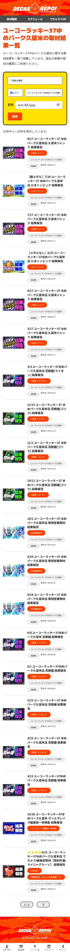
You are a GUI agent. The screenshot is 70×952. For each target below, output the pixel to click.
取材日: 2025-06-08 (48, 654)
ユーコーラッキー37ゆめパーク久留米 (46, 159)
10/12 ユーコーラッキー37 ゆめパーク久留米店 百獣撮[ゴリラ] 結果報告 (47, 485)
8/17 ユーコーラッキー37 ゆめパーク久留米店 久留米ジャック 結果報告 (47, 143)
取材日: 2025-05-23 (48, 726)
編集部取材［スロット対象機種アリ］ (46, 877)
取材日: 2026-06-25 (48, 278)
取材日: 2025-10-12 (48, 506)
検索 (15, 116)
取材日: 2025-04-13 (48, 802)
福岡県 (33, 166)
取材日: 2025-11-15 (48, 431)
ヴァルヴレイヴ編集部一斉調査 (43, 828)
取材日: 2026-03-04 (48, 393)
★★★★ (34, 870)
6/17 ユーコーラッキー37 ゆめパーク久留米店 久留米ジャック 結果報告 (47, 295)
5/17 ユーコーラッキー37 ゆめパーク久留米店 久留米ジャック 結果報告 (47, 333)
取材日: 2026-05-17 (48, 355)
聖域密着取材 (36, 532)
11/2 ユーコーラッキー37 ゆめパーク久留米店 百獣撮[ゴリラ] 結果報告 (47, 447)
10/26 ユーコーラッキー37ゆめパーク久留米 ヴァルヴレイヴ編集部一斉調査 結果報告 (46, 818)
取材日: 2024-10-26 (48, 840)
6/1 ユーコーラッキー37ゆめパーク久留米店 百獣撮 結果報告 (47, 668)
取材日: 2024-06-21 (48, 889)
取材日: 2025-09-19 (48, 620)
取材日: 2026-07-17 (48, 241)
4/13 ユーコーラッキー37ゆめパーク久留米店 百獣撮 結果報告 (46, 780)
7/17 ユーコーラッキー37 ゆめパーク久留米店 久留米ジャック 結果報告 (47, 219)
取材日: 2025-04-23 (48, 764)
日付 (10, 104)
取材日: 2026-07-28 (48, 203)
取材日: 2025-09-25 (48, 582)
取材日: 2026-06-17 (48, 316)
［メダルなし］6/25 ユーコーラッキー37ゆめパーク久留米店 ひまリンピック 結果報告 (46, 257)
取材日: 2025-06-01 (48, 688)
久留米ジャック (37, 153)
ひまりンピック (37, 191)
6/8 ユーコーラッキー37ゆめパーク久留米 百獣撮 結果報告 (47, 635)
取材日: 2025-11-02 (48, 468)
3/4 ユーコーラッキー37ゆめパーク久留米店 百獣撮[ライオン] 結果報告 (47, 371)
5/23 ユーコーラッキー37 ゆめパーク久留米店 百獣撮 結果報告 (47, 704)
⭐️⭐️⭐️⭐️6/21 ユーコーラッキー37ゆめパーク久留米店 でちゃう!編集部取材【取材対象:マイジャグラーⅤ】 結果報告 (46, 858)
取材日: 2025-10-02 (48, 544)
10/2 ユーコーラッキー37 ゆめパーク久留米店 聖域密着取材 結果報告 (47, 523)
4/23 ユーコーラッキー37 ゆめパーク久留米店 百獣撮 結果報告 (47, 742)
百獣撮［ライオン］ (39, 381)
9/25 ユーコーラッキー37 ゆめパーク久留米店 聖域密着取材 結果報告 (47, 561)
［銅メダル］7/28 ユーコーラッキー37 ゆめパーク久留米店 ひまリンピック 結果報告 (46, 181)
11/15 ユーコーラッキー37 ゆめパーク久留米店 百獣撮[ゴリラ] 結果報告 (47, 409)
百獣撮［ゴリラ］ (38, 419)
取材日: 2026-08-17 (48, 165)
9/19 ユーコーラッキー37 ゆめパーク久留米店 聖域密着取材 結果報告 (47, 599)
